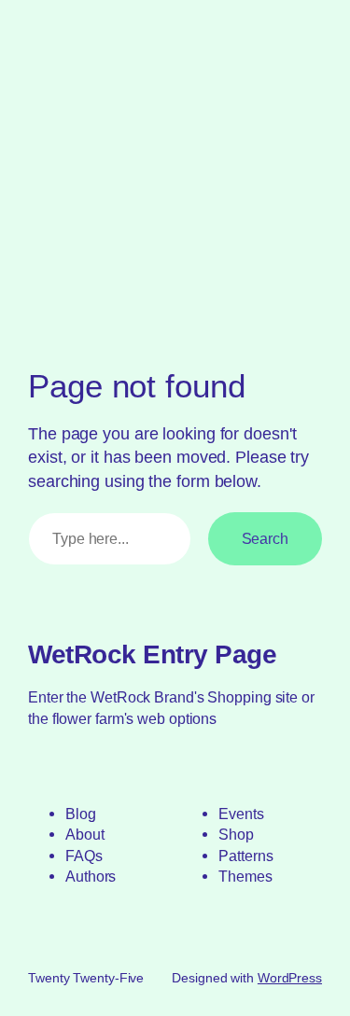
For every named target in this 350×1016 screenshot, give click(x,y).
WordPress (290, 977)
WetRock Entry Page (152, 654)
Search (265, 538)
